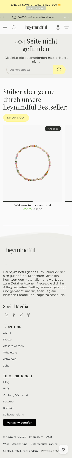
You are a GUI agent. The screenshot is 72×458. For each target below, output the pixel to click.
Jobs (6, 365)
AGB (49, 436)
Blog (6, 382)
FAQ (6, 388)
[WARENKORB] (66, 27)
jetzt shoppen (36, 8)
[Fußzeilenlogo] (20, 250)
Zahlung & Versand (15, 395)
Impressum (36, 436)
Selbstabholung (13, 414)
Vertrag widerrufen (19, 422)
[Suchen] (59, 69)
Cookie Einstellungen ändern (20, 450)
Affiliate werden (13, 345)
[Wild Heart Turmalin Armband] (32, 163)
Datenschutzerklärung (44, 443)
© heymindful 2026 (14, 436)
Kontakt (8, 408)
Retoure (8, 401)
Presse (7, 339)
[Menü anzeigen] (5, 27)
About (7, 333)
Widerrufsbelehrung (15, 443)
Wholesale (10, 352)
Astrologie (9, 359)
